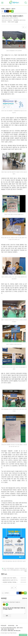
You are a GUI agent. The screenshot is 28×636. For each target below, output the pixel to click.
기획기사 (13, 8)
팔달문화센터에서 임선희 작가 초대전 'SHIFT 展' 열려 (10, 580)
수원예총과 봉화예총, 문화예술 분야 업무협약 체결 (10, 582)
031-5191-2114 (17, 630)
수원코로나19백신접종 (19, 568)
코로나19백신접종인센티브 (13, 570)
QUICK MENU (24, 634)
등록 (7, 615)
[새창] (8, 11)
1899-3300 (10, 630)
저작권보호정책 (3, 625)
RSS (17, 625)
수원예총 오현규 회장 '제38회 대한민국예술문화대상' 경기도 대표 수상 (10, 578)
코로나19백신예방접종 (8, 568)
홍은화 (16, 21)
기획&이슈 (8, 8)
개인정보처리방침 (11, 625)
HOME (2, 8)
